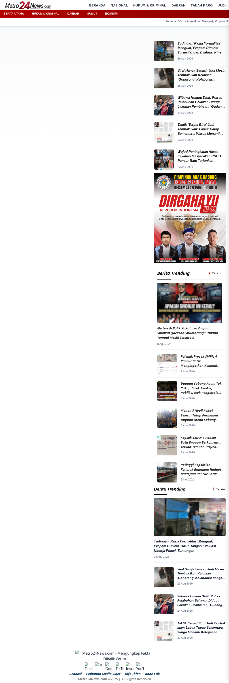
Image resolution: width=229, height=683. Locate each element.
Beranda (97, 5)
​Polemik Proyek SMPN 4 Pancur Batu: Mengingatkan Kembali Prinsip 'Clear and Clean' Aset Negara (200, 361)
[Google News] (109, 666)
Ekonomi (111, 13)
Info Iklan (133, 673)
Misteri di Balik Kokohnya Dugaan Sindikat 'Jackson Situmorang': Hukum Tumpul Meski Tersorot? (187, 333)
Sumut (92, 13)
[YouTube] (140, 666)
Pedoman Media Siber (103, 673)
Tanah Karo (202, 5)
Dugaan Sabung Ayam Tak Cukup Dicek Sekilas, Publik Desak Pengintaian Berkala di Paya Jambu (201, 388)
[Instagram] (130, 666)
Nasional (119, 5)
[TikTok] (120, 666)
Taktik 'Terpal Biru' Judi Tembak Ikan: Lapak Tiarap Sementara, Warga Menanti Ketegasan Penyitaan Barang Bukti (201, 627)
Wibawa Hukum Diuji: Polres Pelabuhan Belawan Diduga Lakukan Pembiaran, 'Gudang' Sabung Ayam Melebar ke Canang (200, 600)
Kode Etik (152, 673)
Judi (222, 5)
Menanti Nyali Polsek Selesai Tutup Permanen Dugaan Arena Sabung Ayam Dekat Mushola (199, 415)
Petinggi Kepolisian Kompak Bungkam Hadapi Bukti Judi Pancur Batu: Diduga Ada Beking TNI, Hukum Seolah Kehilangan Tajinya (201, 469)
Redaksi (75, 673)
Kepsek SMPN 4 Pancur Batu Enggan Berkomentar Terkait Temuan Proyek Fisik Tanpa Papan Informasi (201, 442)
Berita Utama (14, 13)
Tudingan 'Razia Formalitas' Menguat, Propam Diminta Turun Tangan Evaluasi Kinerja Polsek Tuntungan (185, 546)
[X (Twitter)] (99, 666)
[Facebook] (89, 666)
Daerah (178, 5)
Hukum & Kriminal (149, 5)
